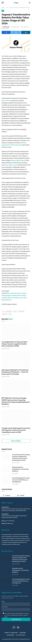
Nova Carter (6, 100)
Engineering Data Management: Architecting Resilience (20, 469)
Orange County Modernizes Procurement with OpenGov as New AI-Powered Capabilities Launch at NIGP (16, 430)
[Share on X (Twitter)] (16, 32)
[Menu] (3, 3)
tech (10, 314)
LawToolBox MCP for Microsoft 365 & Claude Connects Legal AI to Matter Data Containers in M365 (14, 344)
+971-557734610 (10, 521)
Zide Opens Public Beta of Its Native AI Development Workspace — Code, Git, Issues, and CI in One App (15, 372)
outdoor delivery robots (10, 165)
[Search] (29, 3)
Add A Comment (16, 441)
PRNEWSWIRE (6, 27)
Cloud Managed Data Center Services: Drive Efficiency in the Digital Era (21, 480)
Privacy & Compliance (11, 632)
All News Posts (20, 635)
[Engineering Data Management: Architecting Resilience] (6, 469)
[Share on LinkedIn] (25, 32)
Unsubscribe (10, 635)
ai (2, 311)
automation (8, 311)
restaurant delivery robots (17, 160)
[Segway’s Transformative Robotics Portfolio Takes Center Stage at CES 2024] (16, 44)
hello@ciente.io (9, 523)
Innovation (21, 311)
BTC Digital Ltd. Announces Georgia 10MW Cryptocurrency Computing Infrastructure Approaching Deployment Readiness (16, 401)
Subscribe (23, 632)
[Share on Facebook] (6, 32)
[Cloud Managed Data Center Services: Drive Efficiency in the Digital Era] (6, 480)
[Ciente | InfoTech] (16, 3)
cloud (15, 311)
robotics (4, 314)
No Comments (25, 27)
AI (2, 10)
